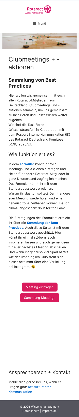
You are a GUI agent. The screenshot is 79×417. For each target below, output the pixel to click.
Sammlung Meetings (39, 298)
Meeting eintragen (39, 287)
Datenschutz (30, 411)
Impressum (49, 411)
